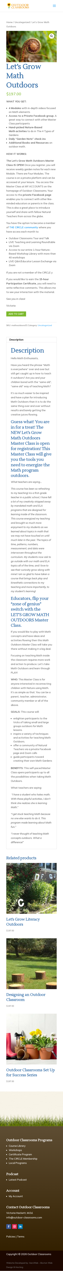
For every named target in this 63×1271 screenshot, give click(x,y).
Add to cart (16, 313)
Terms (20, 1236)
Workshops (15, 1150)
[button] (51, 36)
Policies (10, 1236)
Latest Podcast (18, 1179)
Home (9, 22)
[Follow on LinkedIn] (20, 1226)
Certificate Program (20, 1154)
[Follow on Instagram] (14, 1226)
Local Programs (18, 1162)
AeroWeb (33, 1263)
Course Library (17, 1145)
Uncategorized (22, 22)
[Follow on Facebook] (8, 1226)
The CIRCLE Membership (23, 1158)
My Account (16, 1196)
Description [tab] (16, 339)
